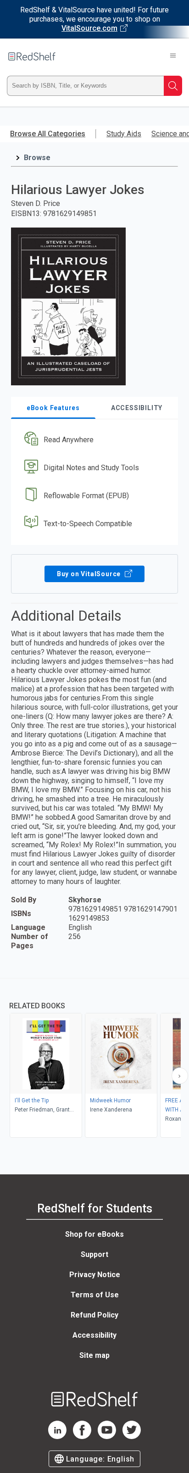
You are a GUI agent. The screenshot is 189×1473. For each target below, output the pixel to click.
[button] (93, 440)
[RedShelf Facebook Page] (82, 1436)
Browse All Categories (47, 133)
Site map (94, 1355)
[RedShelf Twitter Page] (131, 1436)
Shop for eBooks (94, 1234)
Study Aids (123, 133)
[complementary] (94, 1059)
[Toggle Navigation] (173, 56)
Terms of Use (95, 1294)
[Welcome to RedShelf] (32, 56)
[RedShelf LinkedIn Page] (57, 1436)
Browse (37, 157)
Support (94, 1254)
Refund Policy (94, 1315)
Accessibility (94, 1335)
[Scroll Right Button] (180, 1075)
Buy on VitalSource (89, 574)
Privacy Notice (94, 1274)
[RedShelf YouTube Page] (107, 1436)
